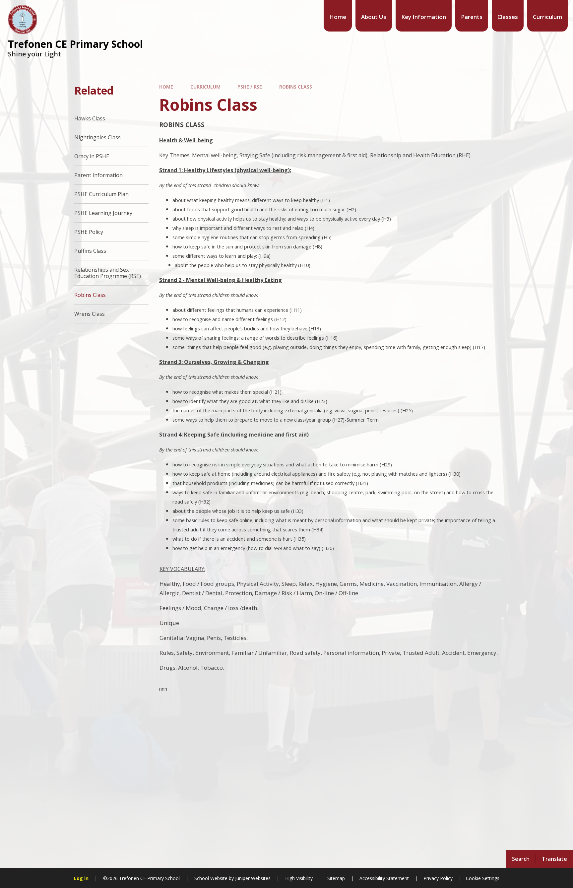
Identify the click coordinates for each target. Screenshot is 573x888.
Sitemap (336, 878)
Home (166, 87)
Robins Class (295, 87)
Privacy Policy (438, 878)
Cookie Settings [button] (482, 878)
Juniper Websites (252, 878)
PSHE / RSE (249, 87)
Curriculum (205, 87)
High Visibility (299, 878)
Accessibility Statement (384, 878)
